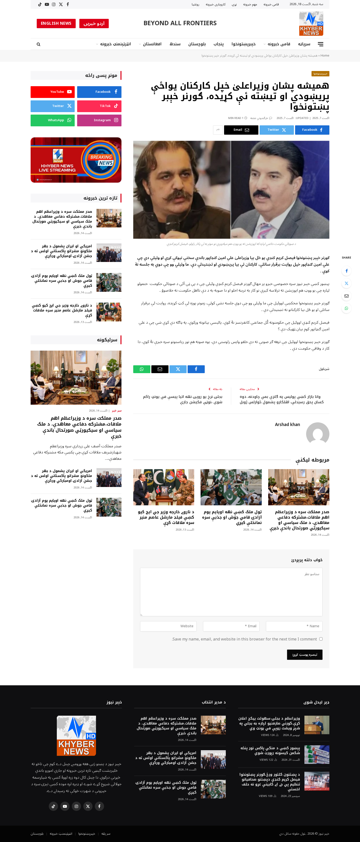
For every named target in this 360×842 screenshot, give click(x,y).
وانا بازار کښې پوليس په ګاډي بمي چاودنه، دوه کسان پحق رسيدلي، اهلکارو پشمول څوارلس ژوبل (282, 399)
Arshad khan (287, 424)
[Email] (346, 296)
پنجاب (219, 44)
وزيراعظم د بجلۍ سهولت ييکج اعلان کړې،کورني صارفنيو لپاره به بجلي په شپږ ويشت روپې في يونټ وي (269, 723)
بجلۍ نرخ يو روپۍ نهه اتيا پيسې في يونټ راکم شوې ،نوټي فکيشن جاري (182, 399)
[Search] (39, 44)
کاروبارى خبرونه (216, 4)
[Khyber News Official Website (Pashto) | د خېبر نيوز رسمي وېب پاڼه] (311, 23)
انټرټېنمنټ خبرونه (115, 44)
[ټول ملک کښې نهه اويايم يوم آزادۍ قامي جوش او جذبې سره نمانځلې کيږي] (231, 487)
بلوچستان (197, 44)
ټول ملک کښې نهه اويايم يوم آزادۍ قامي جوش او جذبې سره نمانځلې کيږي (232, 517)
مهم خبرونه (250, 4)
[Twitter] (346, 283)
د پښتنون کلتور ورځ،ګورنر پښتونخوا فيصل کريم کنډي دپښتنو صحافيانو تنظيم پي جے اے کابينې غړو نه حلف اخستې (270, 782)
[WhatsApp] (346, 308)
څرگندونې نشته (259, 118)
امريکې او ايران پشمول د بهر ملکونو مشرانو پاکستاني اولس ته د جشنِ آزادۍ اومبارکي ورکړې (61, 251)
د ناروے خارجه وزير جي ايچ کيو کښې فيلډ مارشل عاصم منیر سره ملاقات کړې (166, 517)
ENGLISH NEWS (56, 23)
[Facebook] (346, 271)
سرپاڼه (304, 44)
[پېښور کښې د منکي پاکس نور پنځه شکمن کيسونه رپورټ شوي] (316, 754)
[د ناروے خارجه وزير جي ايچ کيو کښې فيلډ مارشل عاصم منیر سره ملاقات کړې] (163, 487)
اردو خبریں (94, 23)
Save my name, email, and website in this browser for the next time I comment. (244, 639)
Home (325, 55)
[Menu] (320, 44)
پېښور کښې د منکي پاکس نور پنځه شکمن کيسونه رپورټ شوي (270, 751)
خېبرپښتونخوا (243, 44)
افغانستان (152, 44)
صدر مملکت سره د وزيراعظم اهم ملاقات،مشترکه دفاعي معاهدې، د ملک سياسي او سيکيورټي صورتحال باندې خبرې (299, 520)
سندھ (174, 44)
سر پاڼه (105, 833)
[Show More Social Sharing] (218, 130)
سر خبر (116, 411)
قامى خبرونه (271, 4)
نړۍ (234, 4)
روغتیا (195, 4)
